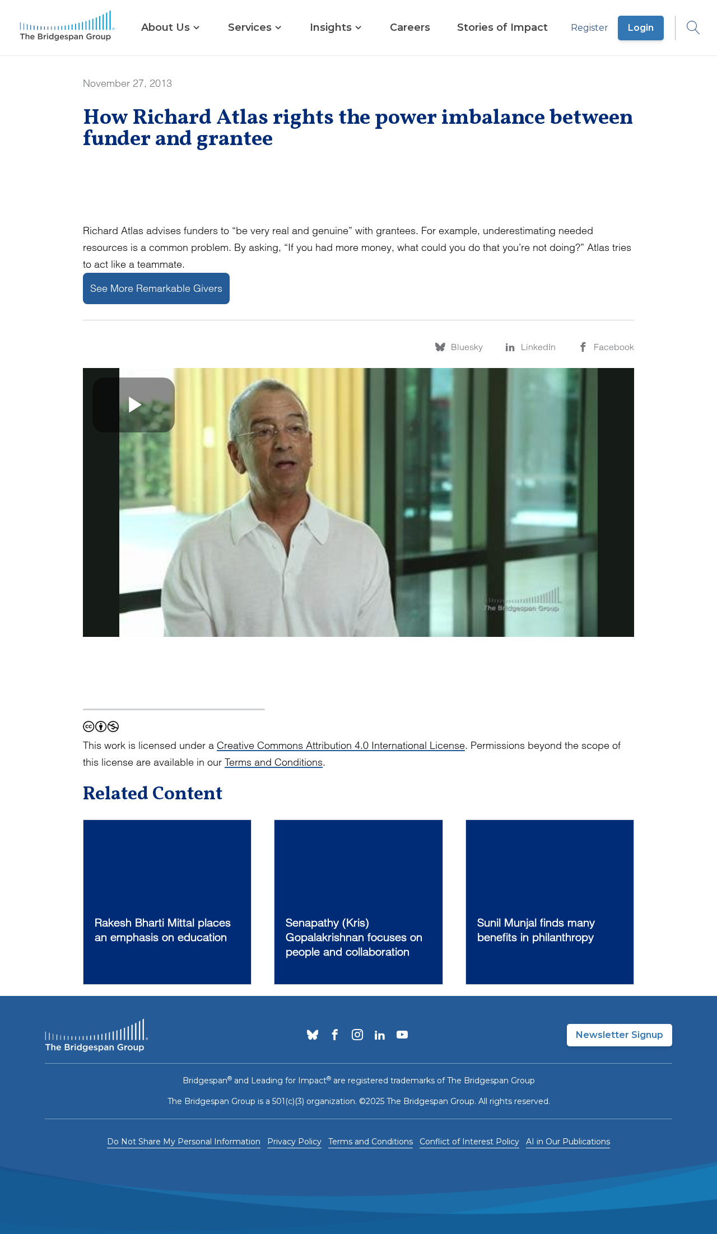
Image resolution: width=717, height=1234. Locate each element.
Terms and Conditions (274, 762)
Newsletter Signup (619, 1035)
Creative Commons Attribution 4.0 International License (341, 745)
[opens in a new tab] (312, 1035)
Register (589, 27)
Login (641, 27)
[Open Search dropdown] (688, 28)
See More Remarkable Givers (156, 288)
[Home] (67, 28)
